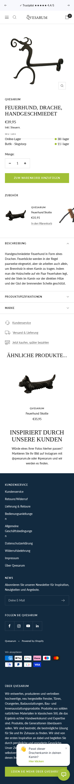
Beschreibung (15, 243)
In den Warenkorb (41, 223)
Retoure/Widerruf (16, 499)
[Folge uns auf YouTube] (28, 626)
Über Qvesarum (15, 565)
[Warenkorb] (67, 17)
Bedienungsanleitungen (18, 516)
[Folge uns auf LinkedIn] (37, 626)
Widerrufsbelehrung (17, 550)
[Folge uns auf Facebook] (9, 626)
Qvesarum (13, 99)
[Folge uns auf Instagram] (18, 626)
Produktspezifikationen (23, 296)
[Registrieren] (63, 600)
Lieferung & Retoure (17, 506)
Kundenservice (21, 323)
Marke (10, 308)
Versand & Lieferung (25, 332)
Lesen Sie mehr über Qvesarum (36, 771)
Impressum (12, 558)
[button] (64, 774)
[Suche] (14, 17)
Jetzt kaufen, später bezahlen (30, 342)
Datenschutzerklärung (19, 543)
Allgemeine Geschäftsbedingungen (18, 531)
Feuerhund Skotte (41, 212)
